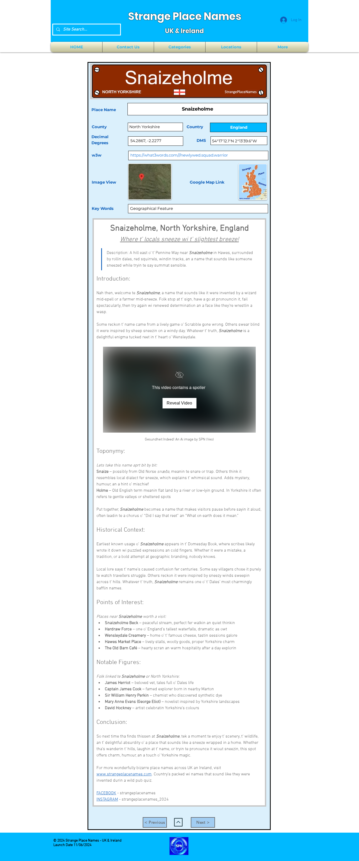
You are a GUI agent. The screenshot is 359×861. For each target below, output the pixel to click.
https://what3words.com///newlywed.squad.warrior (179, 155)
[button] (179, 47)
